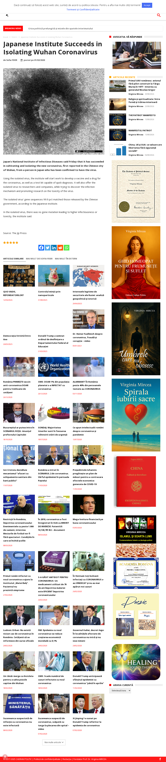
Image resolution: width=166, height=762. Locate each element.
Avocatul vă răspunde (127, 37)
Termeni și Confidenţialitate (83, 9)
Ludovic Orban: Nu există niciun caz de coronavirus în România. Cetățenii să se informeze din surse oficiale (18, 635)
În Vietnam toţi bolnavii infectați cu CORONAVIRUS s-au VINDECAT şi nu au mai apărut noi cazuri (88, 581)
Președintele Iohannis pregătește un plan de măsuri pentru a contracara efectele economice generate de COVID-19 (88, 477)
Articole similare (13, 258)
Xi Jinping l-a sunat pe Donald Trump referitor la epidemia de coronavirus (87, 722)
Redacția (67, 759)
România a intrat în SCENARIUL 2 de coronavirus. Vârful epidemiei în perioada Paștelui (53, 475)
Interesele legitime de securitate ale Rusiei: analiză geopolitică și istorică (88, 295)
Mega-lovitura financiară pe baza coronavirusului (88, 521)
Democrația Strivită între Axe (17, 337)
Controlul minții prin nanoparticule (49, 293)
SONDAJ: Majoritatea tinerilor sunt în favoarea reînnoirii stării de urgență (52, 431)
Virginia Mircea (136, 94)
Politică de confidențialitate (47, 759)
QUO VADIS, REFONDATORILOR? (13, 293)
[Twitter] (47, 247)
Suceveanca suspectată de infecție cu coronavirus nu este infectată (17, 722)
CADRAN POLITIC (24, 759)
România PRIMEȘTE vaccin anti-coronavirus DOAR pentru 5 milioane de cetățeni (16, 387)
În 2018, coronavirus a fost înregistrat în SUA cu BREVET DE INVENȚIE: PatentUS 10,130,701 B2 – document (53, 524)
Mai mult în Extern (66, 258)
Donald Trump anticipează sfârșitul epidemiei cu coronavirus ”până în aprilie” (88, 680)
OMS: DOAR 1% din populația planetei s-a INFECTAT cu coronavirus (53, 385)
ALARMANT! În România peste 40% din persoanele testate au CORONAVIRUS (87, 385)
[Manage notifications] (5, 757)
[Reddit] (60, 247)
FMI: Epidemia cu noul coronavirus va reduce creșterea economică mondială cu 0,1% (50, 635)
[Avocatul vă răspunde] (7, 15)
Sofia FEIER (11, 60)
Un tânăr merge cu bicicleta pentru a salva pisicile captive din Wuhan (18, 680)
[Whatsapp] (66, 247)
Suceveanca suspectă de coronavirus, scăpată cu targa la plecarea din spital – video (53, 723)
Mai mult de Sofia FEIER (39, 258)
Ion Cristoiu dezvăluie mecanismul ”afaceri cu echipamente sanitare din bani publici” (17, 475)
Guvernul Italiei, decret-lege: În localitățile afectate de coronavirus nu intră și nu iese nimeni (88, 635)
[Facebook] (41, 247)
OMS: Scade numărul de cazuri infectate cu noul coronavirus (51, 680)
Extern (14, 37)
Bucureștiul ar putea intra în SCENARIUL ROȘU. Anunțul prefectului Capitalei (18, 431)
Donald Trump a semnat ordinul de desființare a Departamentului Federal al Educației (53, 341)
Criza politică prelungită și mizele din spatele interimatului (60, 28)
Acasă (5, 37)
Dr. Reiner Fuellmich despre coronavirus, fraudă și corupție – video (87, 337)
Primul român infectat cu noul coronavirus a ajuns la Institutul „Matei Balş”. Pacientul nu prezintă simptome (18, 583)
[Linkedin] (54, 247)
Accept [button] (147, 5)
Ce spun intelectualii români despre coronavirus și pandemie (88, 431)
